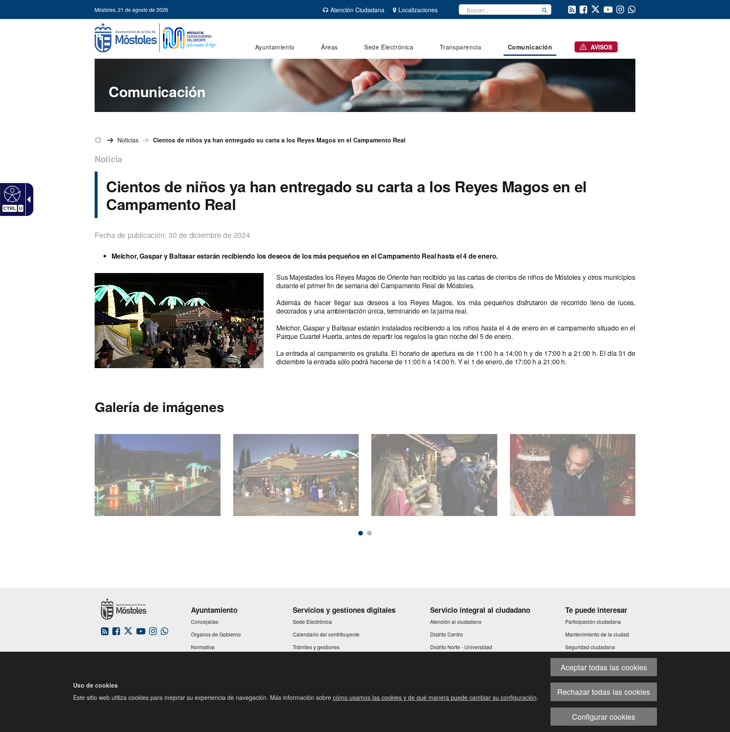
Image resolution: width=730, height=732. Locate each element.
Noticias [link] (128, 140)
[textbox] (498, 9)
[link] (11, 193)
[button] (544, 9)
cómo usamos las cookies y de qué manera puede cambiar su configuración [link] (435, 697)
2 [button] (369, 533)
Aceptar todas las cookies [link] (604, 667)
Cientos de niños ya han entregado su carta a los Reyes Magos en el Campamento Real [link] (279, 140)
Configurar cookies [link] (603, 716)
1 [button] (360, 533)
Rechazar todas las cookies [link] (603, 691)
